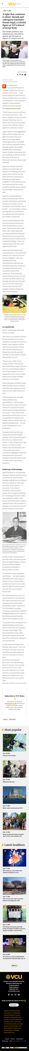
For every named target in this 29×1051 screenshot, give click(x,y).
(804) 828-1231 (13, 989)
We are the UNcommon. (14, 1048)
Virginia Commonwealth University (13, 981)
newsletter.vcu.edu (11, 703)
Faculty (5, 719)
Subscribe (13, 1005)
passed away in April (13, 108)
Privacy (13, 1038)
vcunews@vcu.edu (14, 991)
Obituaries (12, 719)
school (19, 132)
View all (14, 965)
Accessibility (19, 1038)
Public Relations (14, 987)
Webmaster (5, 1041)
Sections (2, 4)
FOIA (11, 1041)
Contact (7, 1038)
